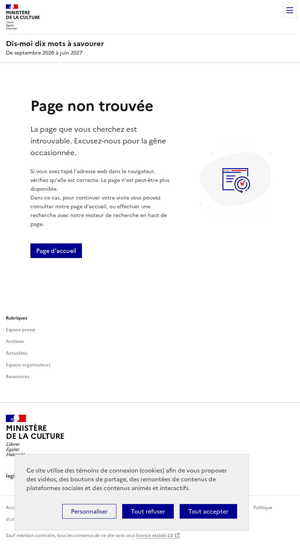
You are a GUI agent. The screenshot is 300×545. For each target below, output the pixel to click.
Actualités (16, 353)
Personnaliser (89, 511)
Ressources (17, 376)
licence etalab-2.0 (154, 535)
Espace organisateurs (28, 365)
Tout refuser (148, 511)
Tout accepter (208, 511)
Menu (289, 10)
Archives (15, 341)
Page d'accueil (56, 250)
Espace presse (20, 329)
